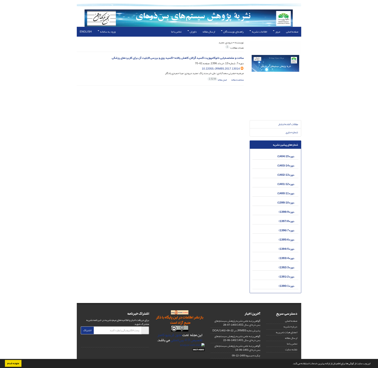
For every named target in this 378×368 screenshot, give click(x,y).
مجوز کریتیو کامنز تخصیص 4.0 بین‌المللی (180, 337)
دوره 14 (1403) (285, 165)
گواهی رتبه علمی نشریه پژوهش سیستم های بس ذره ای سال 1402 (237, 322)
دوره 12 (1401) (285, 184)
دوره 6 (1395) (286, 239)
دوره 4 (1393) (286, 258)
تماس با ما (176, 31)
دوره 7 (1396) (286, 230)
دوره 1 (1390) (286, 286)
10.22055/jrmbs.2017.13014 (221, 68)
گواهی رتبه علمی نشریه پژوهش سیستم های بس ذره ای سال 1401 (237, 338)
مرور (277, 31)
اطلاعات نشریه (259, 31)
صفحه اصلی (292, 31)
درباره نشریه (290, 326)
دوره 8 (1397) (286, 221)
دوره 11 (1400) (285, 193)
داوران (193, 31)
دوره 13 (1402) (285, 174)
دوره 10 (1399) (285, 202)
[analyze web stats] (192, 345)
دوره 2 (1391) (286, 276)
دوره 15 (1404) (285, 156)
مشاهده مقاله (237, 80)
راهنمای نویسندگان (233, 31)
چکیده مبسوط (253, 355)
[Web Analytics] (199, 350)
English (86, 31)
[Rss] (137, 342)
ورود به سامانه (108, 31)
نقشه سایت (291, 349)
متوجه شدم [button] (13, 363)
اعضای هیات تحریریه (286, 332)
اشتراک (87, 330)
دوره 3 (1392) (286, 267)
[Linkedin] (145, 342)
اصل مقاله (218, 80)
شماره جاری (292, 132)
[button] (291, 363)
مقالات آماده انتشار (288, 124)
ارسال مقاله (209, 31)
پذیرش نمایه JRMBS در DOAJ (236, 330)
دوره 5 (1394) (286, 249)
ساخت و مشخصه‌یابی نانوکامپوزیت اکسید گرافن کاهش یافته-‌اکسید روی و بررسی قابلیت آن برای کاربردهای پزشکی (178, 58)
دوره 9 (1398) (286, 212)
